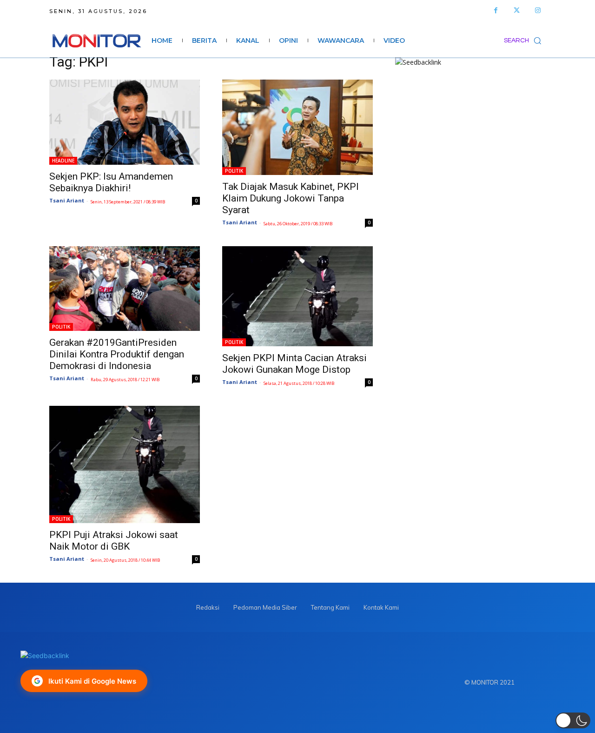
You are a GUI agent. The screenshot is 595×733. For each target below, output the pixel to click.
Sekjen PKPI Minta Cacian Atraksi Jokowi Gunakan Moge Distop (294, 363)
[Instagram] (537, 10)
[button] (525, 40)
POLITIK (234, 171)
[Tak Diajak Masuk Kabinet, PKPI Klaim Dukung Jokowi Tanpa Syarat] (297, 127)
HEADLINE (63, 160)
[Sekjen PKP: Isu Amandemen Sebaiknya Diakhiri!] (124, 122)
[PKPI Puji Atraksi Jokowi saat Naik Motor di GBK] (124, 464)
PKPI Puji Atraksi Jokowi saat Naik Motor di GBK (113, 540)
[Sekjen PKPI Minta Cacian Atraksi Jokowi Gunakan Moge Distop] (297, 296)
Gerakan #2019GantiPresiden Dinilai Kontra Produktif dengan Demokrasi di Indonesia (116, 354)
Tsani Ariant (66, 200)
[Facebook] (496, 10)
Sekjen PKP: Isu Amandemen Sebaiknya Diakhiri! (111, 182)
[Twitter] (517, 10)
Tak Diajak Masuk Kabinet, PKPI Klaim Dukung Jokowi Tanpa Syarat (290, 198)
